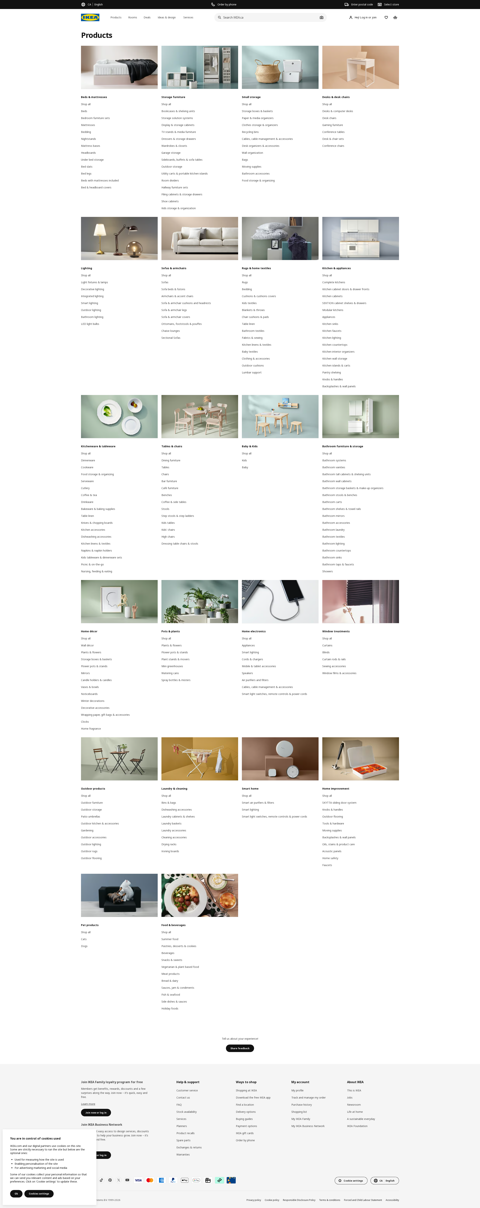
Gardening (87, 830)
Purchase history (301, 1104)
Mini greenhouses (172, 666)
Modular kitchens (332, 310)
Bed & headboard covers (96, 187)
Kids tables (168, 523)
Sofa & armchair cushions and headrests (186, 303)
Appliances (328, 317)
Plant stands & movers (175, 659)
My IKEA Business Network (308, 1126)
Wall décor (87, 645)
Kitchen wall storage (334, 358)
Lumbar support (252, 372)
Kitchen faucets (331, 331)
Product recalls (185, 1133)
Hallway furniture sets (174, 187)
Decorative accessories (95, 708)
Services (181, 1119)
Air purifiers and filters (255, 680)
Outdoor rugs (89, 851)
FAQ (179, 1104)
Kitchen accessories (93, 529)
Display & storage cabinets (177, 125)
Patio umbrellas (90, 816)
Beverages (167, 953)
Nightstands (88, 139)
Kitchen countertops (334, 344)
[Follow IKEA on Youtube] (127, 1180)
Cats (84, 939)
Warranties (183, 1154)
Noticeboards (89, 694)
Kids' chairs (168, 529)
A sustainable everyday (361, 1119)
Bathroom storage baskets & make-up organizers (352, 488)
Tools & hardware (333, 823)
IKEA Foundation (357, 1126)
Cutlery (85, 488)
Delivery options (246, 1112)
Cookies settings (39, 1193)
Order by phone (245, 1140)
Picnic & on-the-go (92, 564)
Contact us (183, 1097)
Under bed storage (92, 159)
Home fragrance (91, 728)
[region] (49, 1167)
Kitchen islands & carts (336, 365)
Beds (84, 111)
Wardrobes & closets (174, 146)
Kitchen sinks (330, 324)
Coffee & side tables (173, 502)
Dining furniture (170, 460)
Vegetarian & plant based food (180, 967)
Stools (165, 509)
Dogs (84, 946)
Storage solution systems (177, 118)
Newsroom (354, 1104)
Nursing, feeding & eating (96, 571)
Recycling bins (250, 132)
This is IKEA (354, 1090)
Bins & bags (168, 802)
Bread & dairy (169, 980)
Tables (165, 467)
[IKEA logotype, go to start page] (90, 17)
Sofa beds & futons (173, 289)
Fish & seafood (170, 994)
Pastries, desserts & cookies (178, 946)
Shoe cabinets (170, 201)
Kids (244, 460)
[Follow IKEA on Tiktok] (101, 1180)
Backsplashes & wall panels (339, 386)
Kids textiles (249, 303)
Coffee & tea (89, 495)
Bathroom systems (334, 460)
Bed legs (86, 173)
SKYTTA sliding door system (339, 802)
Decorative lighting (92, 289)
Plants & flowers (91, 652)
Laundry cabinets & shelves (178, 816)
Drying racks (168, 844)
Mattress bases (90, 146)
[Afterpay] (219, 1180)
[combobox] (266, 17)
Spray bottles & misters (175, 680)
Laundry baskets (171, 823)
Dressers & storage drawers (178, 139)
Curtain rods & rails (334, 659)
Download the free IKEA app (253, 1097)
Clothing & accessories (256, 358)
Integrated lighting (92, 296)
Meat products (170, 974)
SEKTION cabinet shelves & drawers (344, 303)
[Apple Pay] (184, 1180)
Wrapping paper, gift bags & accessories (105, 714)
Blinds (326, 652)
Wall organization (252, 152)
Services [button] (188, 17)
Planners (181, 1126)
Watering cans (170, 673)
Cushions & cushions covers (259, 296)
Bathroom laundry (333, 529)
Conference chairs (333, 146)
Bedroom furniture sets (95, 118)
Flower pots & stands (94, 666)
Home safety (330, 858)
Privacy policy (254, 1200)
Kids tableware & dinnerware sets (101, 557)
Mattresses (88, 125)
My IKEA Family (300, 1119)
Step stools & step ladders (177, 516)
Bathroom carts (332, 502)
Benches (166, 495)
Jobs (349, 1097)
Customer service (187, 1090)
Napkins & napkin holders (96, 550)
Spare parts (183, 1140)
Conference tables (333, 132)
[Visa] (138, 1180)
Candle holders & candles (96, 680)
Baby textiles (250, 351)
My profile (297, 1090)
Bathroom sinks (332, 557)
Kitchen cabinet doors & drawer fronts (345, 289)
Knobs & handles (332, 379)
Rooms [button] (132, 17)
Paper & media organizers (258, 118)
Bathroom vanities (333, 467)
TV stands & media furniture (178, 132)
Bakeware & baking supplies (98, 509)
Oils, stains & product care (338, 844)
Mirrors (85, 673)
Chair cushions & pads (255, 317)
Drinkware (87, 502)
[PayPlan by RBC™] (231, 1180)
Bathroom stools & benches (339, 495)
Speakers (247, 673)
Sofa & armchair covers (175, 317)
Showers (327, 571)
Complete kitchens (333, 282)
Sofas (164, 282)
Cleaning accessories (174, 837)
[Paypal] (173, 1180)
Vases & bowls (90, 687)
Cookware (87, 467)
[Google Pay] (196, 1180)
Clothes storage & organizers (260, 125)
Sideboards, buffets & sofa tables (181, 159)
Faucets (327, 865)
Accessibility (392, 1200)
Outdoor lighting (91, 310)
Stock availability (186, 1112)
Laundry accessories (173, 830)
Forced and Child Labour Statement (363, 1200)
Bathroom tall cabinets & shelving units (346, 474)
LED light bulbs (90, 324)
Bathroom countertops (336, 550)
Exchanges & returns (189, 1147)
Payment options (246, 1126)
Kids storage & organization (178, 208)
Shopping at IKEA (246, 1090)
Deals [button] (147, 17)
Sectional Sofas (170, 337)
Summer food (169, 939)
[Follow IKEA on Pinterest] (110, 1180)
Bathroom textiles (253, 331)
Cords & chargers (252, 659)
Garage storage (171, 152)
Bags (245, 159)
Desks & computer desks (337, 111)
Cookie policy (272, 1200)
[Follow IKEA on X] (119, 1180)
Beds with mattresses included (100, 180)
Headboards (88, 152)
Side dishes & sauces (174, 1001)
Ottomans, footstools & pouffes (181, 324)
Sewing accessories (334, 666)
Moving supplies (251, 166)
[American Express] (161, 1180)
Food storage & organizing (258, 180)
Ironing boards (170, 851)
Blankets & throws (253, 310)
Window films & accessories (339, 673)
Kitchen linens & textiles (256, 344)
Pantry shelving (331, 372)
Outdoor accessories (93, 837)
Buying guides (244, 1119)
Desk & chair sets (333, 139)
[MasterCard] (149, 1180)
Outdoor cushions (253, 365)
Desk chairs (329, 118)
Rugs (245, 282)
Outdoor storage (171, 166)
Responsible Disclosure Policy (299, 1200)
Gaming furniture (332, 125)
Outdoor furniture (92, 802)
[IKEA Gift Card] (208, 1180)
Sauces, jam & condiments (177, 987)
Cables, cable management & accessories (267, 139)
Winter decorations (92, 701)
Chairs (165, 474)
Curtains (327, 645)
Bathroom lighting (92, 317)
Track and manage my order (308, 1097)
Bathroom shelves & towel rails (341, 509)
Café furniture (169, 488)
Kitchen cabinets (332, 296)
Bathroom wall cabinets (337, 481)
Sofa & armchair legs (174, 310)
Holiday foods (169, 1008)
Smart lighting (89, 303)
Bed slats (86, 166)
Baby (245, 467)
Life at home (355, 1112)
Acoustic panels (331, 851)
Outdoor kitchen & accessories (100, 823)
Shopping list (299, 1112)
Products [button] (116, 17)
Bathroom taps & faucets (338, 564)
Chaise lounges (170, 331)
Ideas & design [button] (167, 17)
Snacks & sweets (171, 960)
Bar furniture (169, 481)
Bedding (86, 132)
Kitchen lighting (331, 337)
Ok (16, 1193)
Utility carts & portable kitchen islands (184, 173)
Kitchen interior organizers (338, 351)
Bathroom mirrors (333, 516)
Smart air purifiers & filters (258, 802)
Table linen (248, 324)
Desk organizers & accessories (260, 146)
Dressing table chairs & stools (179, 543)
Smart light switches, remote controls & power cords (274, 694)
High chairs (168, 536)
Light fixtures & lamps (94, 282)
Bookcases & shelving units (178, 111)
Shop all (86, 104)
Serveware (87, 481)
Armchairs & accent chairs (177, 296)
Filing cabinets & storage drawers (181, 194)
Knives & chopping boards (97, 523)
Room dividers (170, 180)
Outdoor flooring (91, 858)
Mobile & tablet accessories (259, 666)
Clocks (85, 721)
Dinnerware (88, 460)
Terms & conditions (329, 1200)
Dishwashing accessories (96, 536)
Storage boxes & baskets (257, 111)
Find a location (245, 1104)
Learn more (88, 1104)
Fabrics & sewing (252, 337)
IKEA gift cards (245, 1133)
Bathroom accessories (256, 173)
